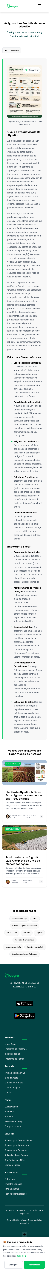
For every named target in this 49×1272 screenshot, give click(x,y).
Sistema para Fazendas (16, 1150)
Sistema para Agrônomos (17, 1145)
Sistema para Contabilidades (18, 1140)
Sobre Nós (10, 1179)
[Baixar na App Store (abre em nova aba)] (24, 1003)
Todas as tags (12, 50)
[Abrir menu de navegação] (39, 6)
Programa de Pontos (14, 1058)
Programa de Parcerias (16, 1049)
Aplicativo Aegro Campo (16, 1155)
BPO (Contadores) (13, 1121)
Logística (39, 933)
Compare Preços (12, 1165)
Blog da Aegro (11, 1077)
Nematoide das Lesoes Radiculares (24, 954)
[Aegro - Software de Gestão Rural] (12, 6)
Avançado (9, 1111)
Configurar (13, 1265)
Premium (9, 1116)
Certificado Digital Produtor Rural (24, 926)
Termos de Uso (12, 1189)
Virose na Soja (12, 933)
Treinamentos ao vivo (15, 1073)
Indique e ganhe (12, 1054)
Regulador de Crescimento (24, 940)
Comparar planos (13, 1126)
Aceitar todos (34, 1265)
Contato (8, 1092)
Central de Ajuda (12, 1087)
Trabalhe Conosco (13, 1184)
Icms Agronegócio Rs (13, 947)
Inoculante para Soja (19, 919)
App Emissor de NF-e (14, 1160)
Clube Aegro (10, 1044)
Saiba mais (21, 1256)
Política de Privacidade (16, 1194)
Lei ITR (35, 919)
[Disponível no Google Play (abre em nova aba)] (24, 1016)
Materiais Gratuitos (14, 1082)
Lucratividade (11, 1106)
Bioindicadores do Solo (35, 947)
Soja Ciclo (26, 933)
